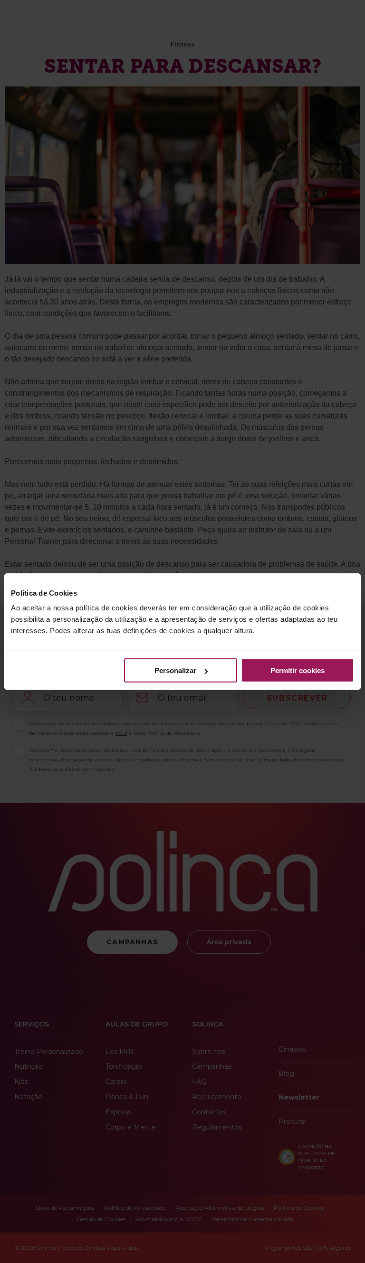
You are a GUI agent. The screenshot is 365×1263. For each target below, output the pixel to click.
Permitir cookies (297, 670)
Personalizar (175, 670)
